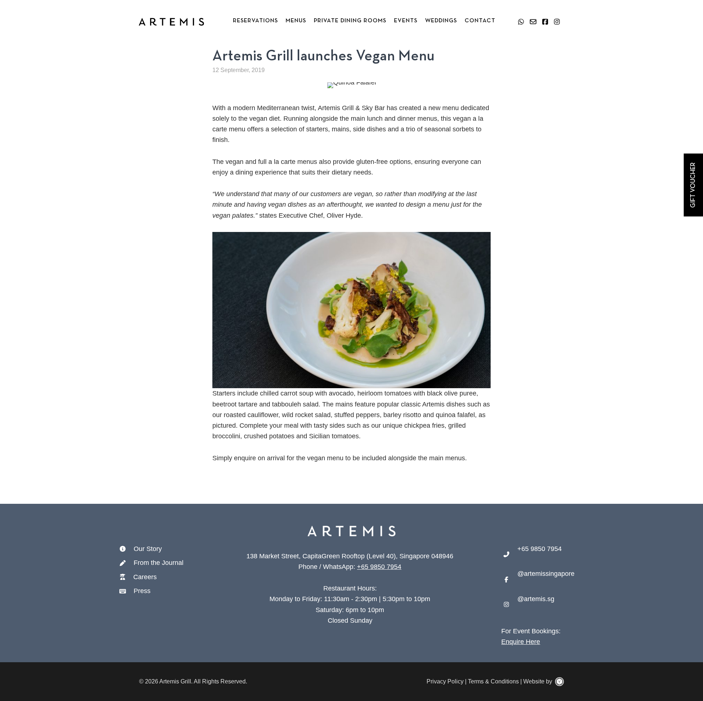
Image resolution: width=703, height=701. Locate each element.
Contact (480, 21)
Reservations (255, 21)
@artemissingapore (545, 573)
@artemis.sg (535, 599)
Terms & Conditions (493, 681)
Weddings (441, 21)
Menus (296, 21)
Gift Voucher (693, 185)
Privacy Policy (445, 681)
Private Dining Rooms (350, 21)
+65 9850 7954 (379, 566)
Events (405, 21)
